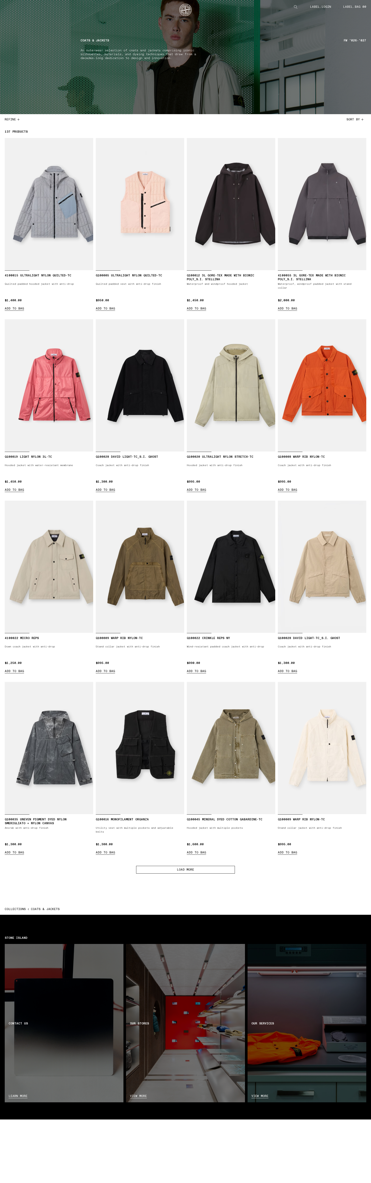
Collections (15, 909)
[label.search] (295, 6)
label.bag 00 (354, 7)
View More (259, 1096)
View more (138, 1096)
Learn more (18, 1096)
